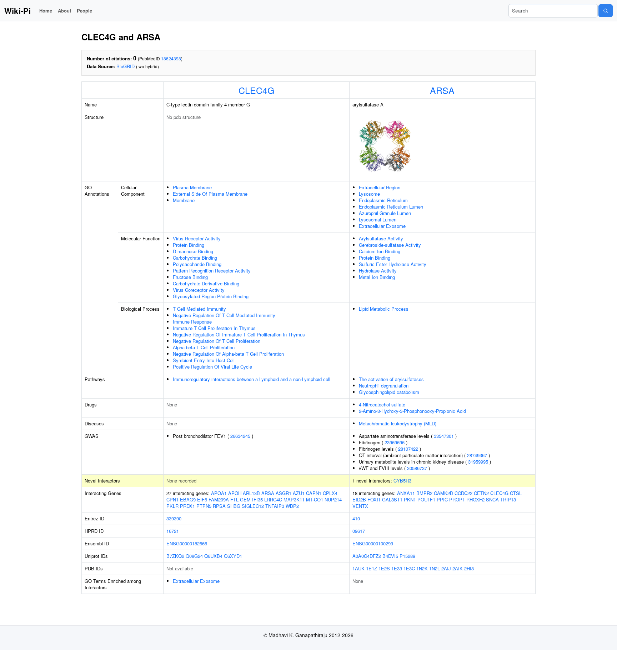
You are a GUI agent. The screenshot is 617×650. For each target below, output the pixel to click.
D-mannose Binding (193, 251)
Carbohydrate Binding (195, 257)
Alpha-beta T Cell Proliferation (204, 347)
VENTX (360, 505)
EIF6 (202, 499)
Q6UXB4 (213, 555)
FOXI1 (374, 499)
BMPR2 (424, 493)
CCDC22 (463, 493)
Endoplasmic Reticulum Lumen (391, 206)
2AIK (457, 568)
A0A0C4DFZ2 (366, 555)
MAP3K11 (294, 499)
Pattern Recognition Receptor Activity (212, 270)
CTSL (516, 493)
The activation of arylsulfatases (391, 379)
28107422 (408, 448)
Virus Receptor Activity (197, 238)
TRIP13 (508, 499)
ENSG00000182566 (186, 543)
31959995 (478, 461)
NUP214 (333, 499)
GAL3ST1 (392, 499)
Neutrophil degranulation (383, 385)
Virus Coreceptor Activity (199, 289)
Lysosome (369, 193)
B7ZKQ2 (175, 555)
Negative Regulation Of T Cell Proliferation (216, 341)
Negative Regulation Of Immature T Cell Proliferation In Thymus (239, 334)
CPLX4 (330, 493)
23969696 (395, 442)
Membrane (184, 200)
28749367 (477, 455)
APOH (234, 493)
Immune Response (192, 321)
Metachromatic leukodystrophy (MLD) (397, 423)
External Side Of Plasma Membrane (210, 193)
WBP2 (292, 505)
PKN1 (410, 499)
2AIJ (446, 568)
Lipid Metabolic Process (383, 308)
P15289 (407, 555)
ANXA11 (406, 493)
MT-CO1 (314, 499)
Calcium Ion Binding (379, 251)
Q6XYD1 (233, 555)
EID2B (359, 499)
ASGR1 (283, 493)
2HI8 (469, 568)
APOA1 (219, 493)
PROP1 (457, 499)
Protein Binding (188, 244)
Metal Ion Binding (377, 277)
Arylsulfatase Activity (381, 238)
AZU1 (299, 493)
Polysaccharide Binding (197, 264)
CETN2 (481, 493)
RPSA (219, 505)
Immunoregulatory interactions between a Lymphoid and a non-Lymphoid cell (251, 379)
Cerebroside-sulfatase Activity (390, 244)
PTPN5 (203, 505)
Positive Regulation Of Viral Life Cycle (212, 366)
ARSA (442, 90)
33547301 (444, 435)
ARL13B (251, 493)
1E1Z (371, 568)
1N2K (422, 568)
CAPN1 (313, 493)
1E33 (396, 568)
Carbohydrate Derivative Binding (206, 283)
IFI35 (257, 499)
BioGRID (125, 66)
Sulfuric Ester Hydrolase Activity (392, 264)
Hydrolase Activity (378, 270)
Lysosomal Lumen (377, 219)
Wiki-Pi (17, 11)
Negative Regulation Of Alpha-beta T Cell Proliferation (228, 353)
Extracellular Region (379, 187)
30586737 (417, 468)
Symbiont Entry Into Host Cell (204, 360)
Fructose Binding (190, 277)
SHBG (233, 505)
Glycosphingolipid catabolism (389, 392)
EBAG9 (188, 499)
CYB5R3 (402, 480)
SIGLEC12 (253, 505)
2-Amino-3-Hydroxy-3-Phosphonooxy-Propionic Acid (412, 411)
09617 (358, 531)
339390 (173, 518)
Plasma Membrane (192, 187)
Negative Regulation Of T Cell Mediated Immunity (224, 315)
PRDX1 (187, 505)
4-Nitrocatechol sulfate (382, 404)
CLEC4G (256, 90)
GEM (245, 499)
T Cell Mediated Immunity (199, 308)
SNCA (492, 499)
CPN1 (172, 499)
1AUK (358, 568)
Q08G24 (194, 555)
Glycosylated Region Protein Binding (211, 296)
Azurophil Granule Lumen (385, 213)
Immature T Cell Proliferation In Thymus (214, 328)
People (84, 10)
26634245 (240, 435)
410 (356, 518)
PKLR (172, 505)
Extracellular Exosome (382, 225)
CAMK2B (443, 493)
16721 (172, 531)
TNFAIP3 (274, 505)
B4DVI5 (390, 555)
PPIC (442, 499)
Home (45, 10)
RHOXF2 (475, 499)
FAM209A (219, 499)
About (64, 10)
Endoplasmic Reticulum (383, 200)
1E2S (384, 568)
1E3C (409, 568)
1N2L (434, 568)
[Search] (605, 10)
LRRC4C (273, 499)
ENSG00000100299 (372, 543)
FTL (234, 499)
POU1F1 (426, 499)
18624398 (171, 58)
